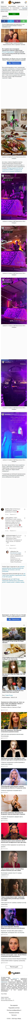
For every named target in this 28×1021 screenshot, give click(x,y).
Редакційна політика (14, 1007)
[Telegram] (11, 21)
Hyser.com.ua (16, 978)
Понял (14, 14)
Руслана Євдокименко (8, 52)
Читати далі (14, 967)
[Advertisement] (14, 93)
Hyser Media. (18, 1018)
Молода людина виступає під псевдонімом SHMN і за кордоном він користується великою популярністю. (12, 170)
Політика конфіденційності (14, 1010)
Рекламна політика (14, 1012)
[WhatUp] (23, 21)
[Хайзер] (14, 2)
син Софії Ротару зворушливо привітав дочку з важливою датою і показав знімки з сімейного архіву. (13, 580)
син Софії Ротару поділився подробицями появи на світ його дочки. (14, 575)
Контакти (14, 1015)
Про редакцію (14, 1005)
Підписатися (15, 63)
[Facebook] (4, 21)
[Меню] (2, 2)
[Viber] (17, 21)
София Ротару (9, 695)
